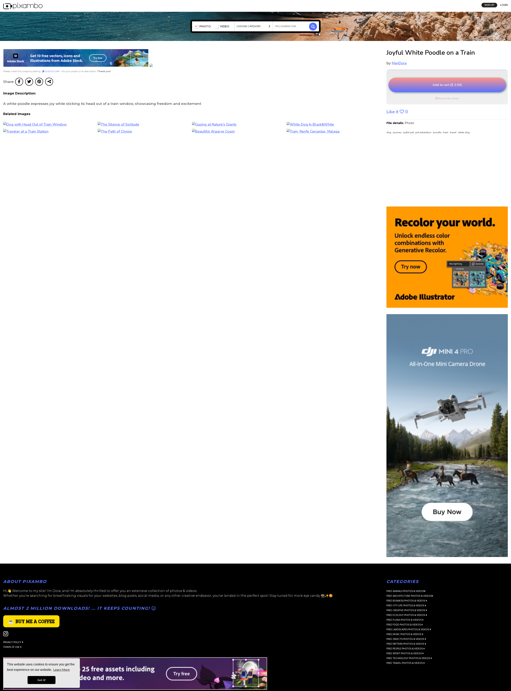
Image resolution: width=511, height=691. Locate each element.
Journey (397, 132)
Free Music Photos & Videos (404, 634)
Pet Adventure (423, 132)
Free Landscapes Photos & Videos (408, 629)
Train (446, 132)
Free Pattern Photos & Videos (405, 643)
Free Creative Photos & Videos (406, 610)
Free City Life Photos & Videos (405, 605)
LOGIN (504, 5)
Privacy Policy (12, 642)
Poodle (437, 132)
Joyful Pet (408, 132)
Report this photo (448, 98)
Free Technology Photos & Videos (408, 658)
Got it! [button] (42, 680)
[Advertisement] (443, 171)
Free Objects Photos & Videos (405, 639)
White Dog (464, 132)
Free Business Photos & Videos (406, 600)
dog (389, 132)
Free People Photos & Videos (404, 648)
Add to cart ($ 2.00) (447, 85)
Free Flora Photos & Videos (404, 620)
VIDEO (224, 26)
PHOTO (205, 26)
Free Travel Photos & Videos (404, 663)
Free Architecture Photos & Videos (409, 596)
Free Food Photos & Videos (403, 624)
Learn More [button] (61, 670)
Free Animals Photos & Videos (405, 591)
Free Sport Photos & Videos (404, 653)
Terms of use (11, 647)
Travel (453, 132)
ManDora (399, 63)
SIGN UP (489, 5)
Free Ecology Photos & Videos (406, 615)
